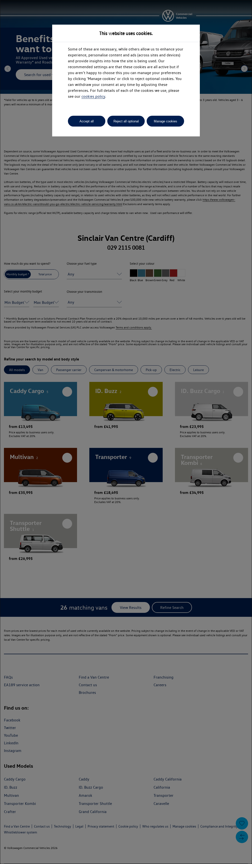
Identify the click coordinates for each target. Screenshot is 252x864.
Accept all (86, 121)
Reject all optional (126, 121)
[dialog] (126, 432)
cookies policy (93, 96)
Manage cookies (165, 121)
